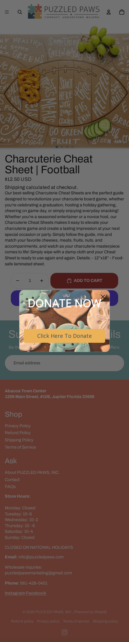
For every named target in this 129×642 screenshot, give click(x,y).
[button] (102, 297)
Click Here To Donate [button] (64, 335)
